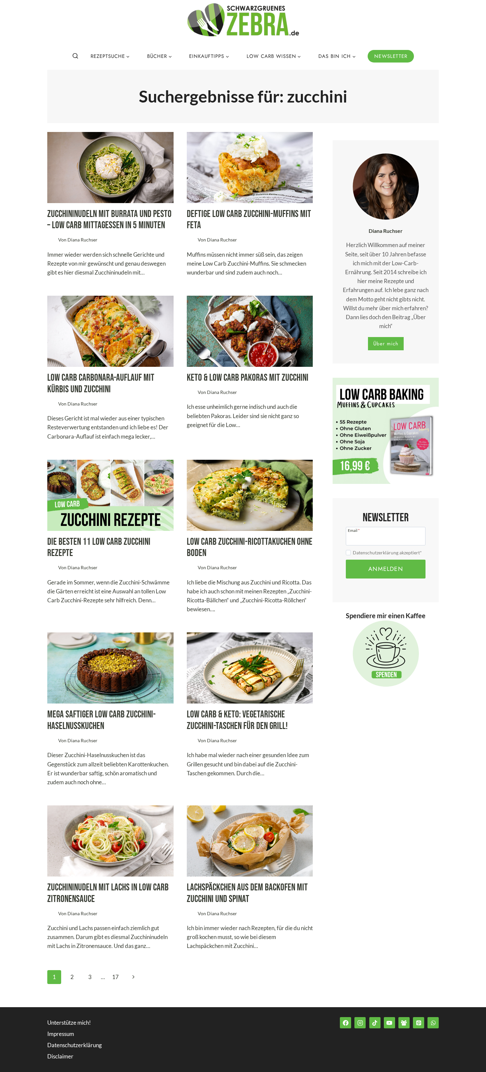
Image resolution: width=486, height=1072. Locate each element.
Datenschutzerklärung (74, 1045)
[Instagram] (360, 1022)
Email (354, 530)
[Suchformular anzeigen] (75, 56)
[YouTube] (389, 1022)
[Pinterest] (418, 1022)
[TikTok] (375, 1022)
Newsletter (390, 56)
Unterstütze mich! (69, 1022)
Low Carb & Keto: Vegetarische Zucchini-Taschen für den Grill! (237, 720)
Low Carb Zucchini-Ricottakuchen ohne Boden (249, 547)
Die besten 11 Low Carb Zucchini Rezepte (98, 547)
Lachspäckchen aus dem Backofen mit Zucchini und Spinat (247, 893)
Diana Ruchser (82, 239)
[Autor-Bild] (51, 240)
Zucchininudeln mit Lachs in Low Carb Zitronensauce (108, 893)
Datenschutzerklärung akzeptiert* (387, 552)
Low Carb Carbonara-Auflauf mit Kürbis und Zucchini (100, 383)
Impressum (60, 1033)
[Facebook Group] (404, 1022)
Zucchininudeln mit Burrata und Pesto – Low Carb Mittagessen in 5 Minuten (109, 220)
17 (115, 976)
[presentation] (110, 167)
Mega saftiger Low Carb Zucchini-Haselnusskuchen (101, 720)
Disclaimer (60, 1056)
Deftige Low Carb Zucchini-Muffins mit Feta (249, 220)
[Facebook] (345, 1022)
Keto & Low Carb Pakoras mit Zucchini (247, 378)
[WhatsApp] (433, 1022)
